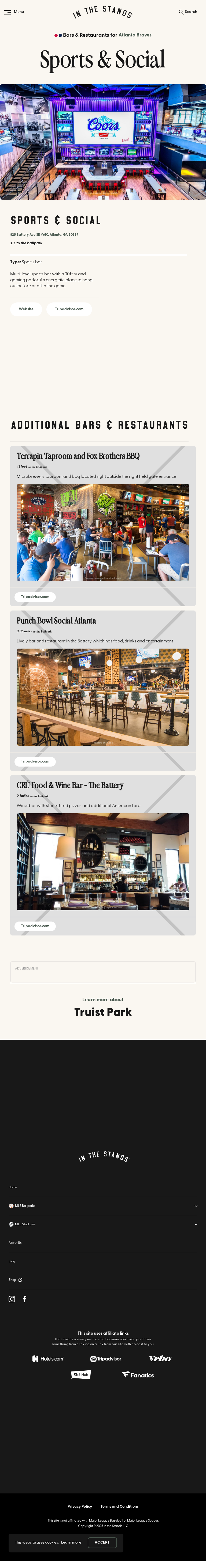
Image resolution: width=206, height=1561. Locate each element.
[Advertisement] (103, 1090)
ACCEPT (102, 1543)
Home (13, 1187)
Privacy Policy (80, 1507)
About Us (15, 1243)
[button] (103, 1206)
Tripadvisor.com (69, 309)
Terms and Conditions (119, 1507)
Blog (12, 1261)
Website (26, 309)
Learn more (71, 1543)
